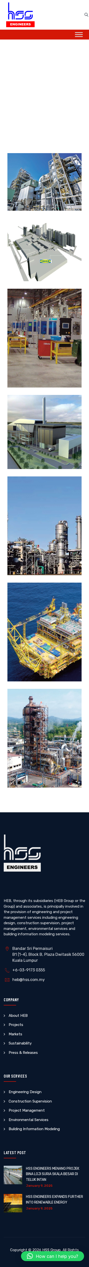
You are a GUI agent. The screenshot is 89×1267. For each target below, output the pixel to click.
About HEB (18, 1015)
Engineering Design (25, 1092)
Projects (16, 1024)
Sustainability (20, 1043)
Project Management (27, 1110)
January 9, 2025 (39, 1185)
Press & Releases (23, 1052)
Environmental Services (28, 1120)
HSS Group (51, 1250)
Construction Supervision (30, 1101)
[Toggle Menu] (79, 34)
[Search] (86, 15)
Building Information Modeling (34, 1129)
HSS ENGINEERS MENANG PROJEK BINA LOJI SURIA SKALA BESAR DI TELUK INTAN (52, 1174)
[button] (52, 1256)
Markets (15, 1034)
